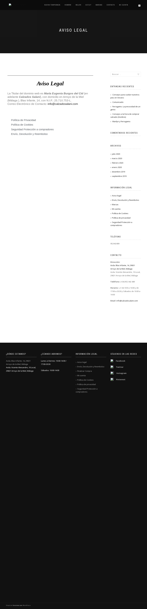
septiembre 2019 (119, 176)
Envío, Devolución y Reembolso (125, 200)
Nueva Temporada (52, 5)
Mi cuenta (123, 5)
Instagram (121, 373)
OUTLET (88, 5)
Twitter (119, 367)
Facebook (120, 361)
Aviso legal (116, 195)
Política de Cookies (120, 213)
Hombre (68, 5)
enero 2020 (117, 167)
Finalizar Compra (84, 371)
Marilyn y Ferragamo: (121, 121)
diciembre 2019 (118, 171)
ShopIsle (9, 605)
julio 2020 (116, 154)
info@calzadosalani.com (63, 103)
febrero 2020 (117, 163)
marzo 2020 (117, 158)
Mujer (78, 5)
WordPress (26, 605)
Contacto (111, 5)
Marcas (99, 5)
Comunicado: (118, 102)
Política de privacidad (121, 218)
